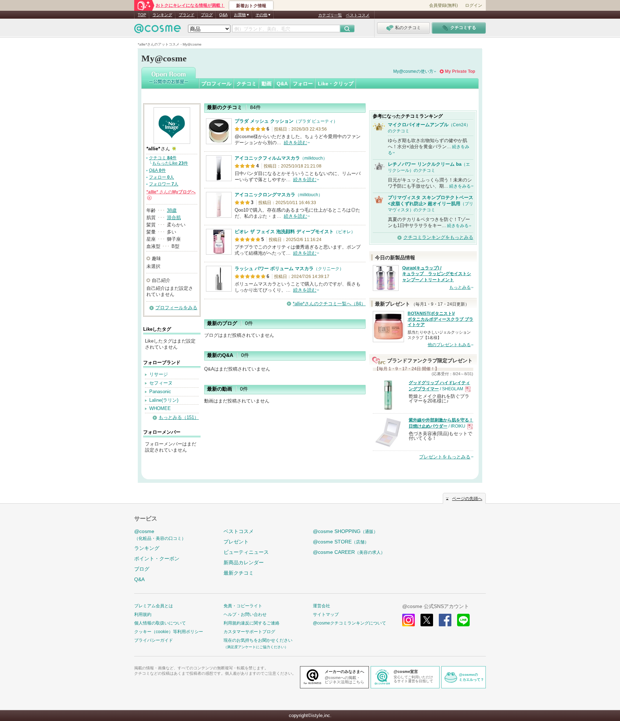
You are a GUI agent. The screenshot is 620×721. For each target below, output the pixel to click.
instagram (408, 620)
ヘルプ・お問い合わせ (245, 614)
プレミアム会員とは (153, 605)
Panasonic (160, 391)
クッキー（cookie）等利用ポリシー (168, 631)
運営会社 (321, 605)
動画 (267, 83)
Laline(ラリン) (163, 400)
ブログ (207, 15)
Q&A (223, 15)
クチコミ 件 (163, 157)
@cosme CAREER (349, 552)
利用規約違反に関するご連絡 (252, 623)
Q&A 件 (157, 170)
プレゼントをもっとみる (444, 457)
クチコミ (246, 83)
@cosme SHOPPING (345, 531)
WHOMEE (160, 408)
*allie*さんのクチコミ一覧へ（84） (329, 303)
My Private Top (460, 71)
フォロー (303, 83)
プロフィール (216, 83)
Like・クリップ (335, 83)
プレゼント (236, 542)
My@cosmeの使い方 (413, 71)
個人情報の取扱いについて (160, 623)
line (463, 620)
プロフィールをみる (176, 307)
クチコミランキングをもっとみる (438, 237)
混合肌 (174, 217)
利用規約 (142, 614)
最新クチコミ (239, 573)
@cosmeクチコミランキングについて (349, 623)
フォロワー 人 (163, 184)
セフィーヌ (161, 383)
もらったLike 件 (170, 163)
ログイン (473, 5)
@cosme (160, 534)
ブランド (186, 15)
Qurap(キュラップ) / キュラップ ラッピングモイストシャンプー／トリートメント (436, 274)
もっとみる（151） (179, 417)
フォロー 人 (161, 177)
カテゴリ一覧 (330, 15)
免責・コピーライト (243, 605)
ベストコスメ (358, 15)
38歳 (172, 210)
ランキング (162, 15)
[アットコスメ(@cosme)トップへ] (157, 30)
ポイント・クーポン (156, 558)
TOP (142, 15)
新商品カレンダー (244, 562)
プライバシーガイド (153, 640)
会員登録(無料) (443, 5)
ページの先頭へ (467, 498)
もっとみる (460, 287)
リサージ (158, 374)
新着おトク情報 (251, 5)
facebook (445, 620)
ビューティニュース (246, 552)
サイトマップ (326, 614)
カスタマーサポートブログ (249, 631)
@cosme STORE (341, 542)
